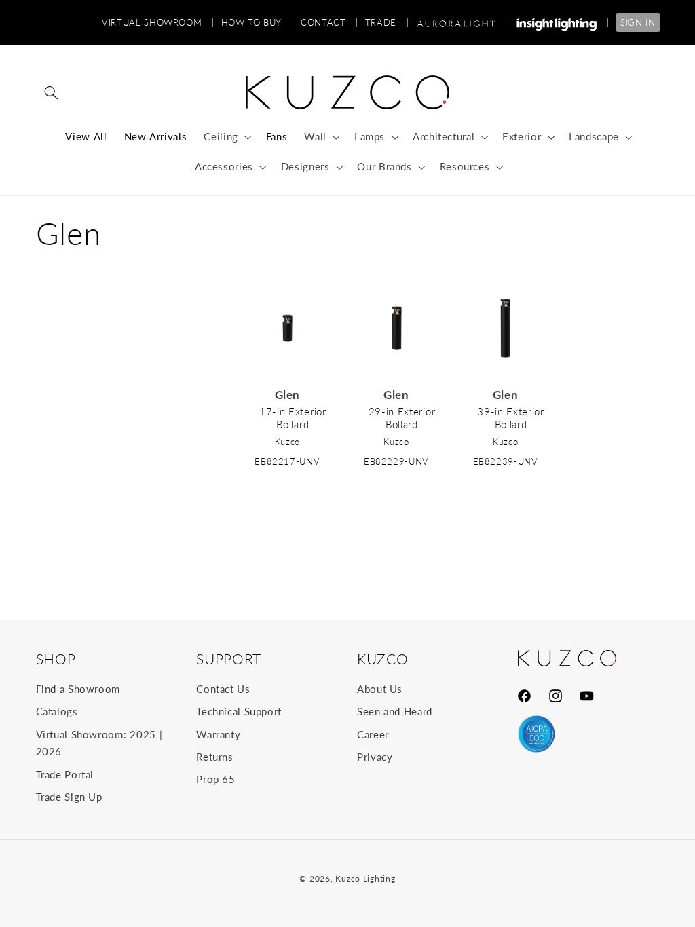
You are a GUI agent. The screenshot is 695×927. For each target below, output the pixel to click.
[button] (51, 92)
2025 (143, 734)
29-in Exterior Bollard (402, 417)
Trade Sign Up (69, 797)
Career (373, 734)
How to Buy (258, 22)
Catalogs (57, 711)
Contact (329, 22)
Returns (214, 757)
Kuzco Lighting (365, 878)
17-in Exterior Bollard (292, 417)
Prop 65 (215, 779)
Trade (387, 22)
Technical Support (239, 711)
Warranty (218, 734)
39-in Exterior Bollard (510, 417)
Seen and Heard (394, 711)
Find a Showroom (78, 689)
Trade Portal (65, 774)
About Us (379, 689)
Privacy (374, 757)
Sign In (637, 22)
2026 (49, 751)
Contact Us (223, 689)
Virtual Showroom (158, 22)
